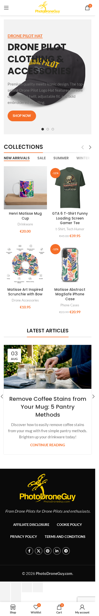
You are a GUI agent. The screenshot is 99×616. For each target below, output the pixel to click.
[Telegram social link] (66, 557)
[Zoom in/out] (38, 592)
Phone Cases (69, 305)
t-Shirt (60, 229)
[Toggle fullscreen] (27, 592)
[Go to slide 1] (42, 129)
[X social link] (38, 557)
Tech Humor (75, 229)
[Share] (16, 592)
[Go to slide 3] (53, 129)
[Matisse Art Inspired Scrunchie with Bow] (25, 264)
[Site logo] (47, 7)
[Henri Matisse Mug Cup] (25, 188)
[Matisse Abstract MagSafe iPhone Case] (70, 264)
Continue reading (47, 445)
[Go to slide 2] (47, 129)
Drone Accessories (25, 300)
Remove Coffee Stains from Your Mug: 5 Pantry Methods (47, 407)
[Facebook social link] (29, 557)
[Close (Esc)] (5, 592)
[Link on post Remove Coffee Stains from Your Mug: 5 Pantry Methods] (47, 367)
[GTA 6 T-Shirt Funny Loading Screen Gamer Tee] (70, 188)
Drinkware (25, 224)
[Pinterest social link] (48, 557)
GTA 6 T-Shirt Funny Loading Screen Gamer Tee (70, 218)
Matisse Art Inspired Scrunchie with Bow (25, 292)
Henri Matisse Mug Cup (25, 216)
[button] (93, 399)
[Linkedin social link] (57, 557)
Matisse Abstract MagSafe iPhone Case (69, 294)
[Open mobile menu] (6, 8)
